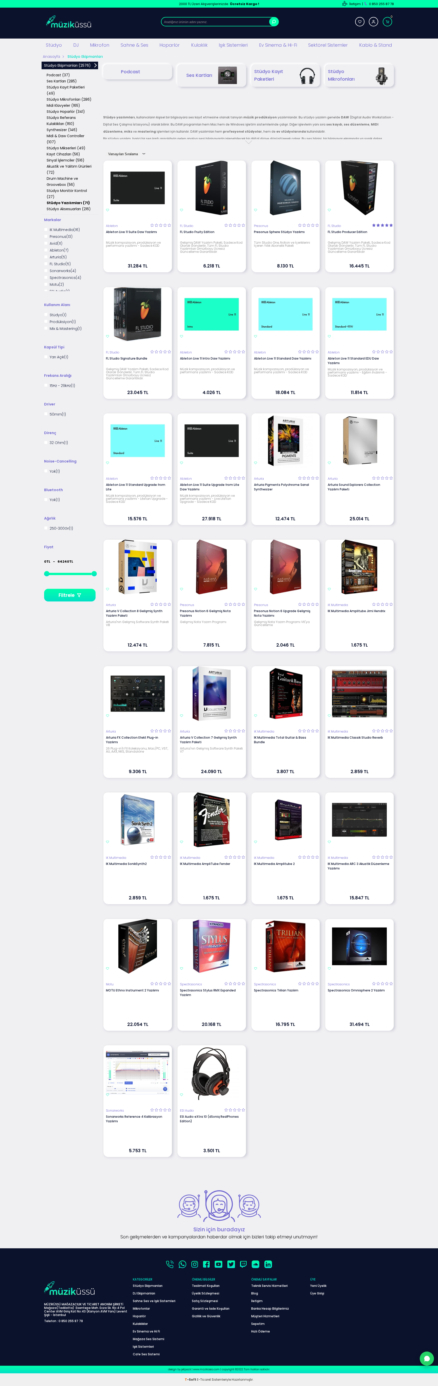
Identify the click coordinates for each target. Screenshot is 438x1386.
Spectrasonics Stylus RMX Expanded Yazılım (208, 992)
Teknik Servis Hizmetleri (269, 1286)
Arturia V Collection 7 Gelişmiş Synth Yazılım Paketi (208, 739)
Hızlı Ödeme (260, 1331)
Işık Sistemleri (233, 45)
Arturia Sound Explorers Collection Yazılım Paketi (354, 487)
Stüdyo (54, 45)
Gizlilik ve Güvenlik (206, 1316)
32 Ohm (59, 443)
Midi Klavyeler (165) (63, 105)
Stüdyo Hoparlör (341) (66, 111)
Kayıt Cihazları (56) (63, 154)
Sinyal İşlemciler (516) (65, 160)
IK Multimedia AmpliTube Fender (205, 864)
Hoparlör (169, 45)
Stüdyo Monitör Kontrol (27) (67, 193)
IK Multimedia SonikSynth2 (126, 864)
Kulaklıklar (140, 1324)
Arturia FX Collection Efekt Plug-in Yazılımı (132, 739)
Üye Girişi (317, 1293)
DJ (76, 45)
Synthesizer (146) (62, 129)
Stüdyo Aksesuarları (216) (69, 208)
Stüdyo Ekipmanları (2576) (67, 65)
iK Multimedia (65, 230)
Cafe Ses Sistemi (146, 1354)
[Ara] (274, 21)
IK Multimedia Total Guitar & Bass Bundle (280, 739)
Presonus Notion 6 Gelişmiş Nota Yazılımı (205, 613)
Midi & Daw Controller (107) (65, 139)
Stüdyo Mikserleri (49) (66, 148)
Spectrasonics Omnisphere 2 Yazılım (356, 990)
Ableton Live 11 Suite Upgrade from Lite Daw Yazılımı (209, 487)
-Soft (191, 1379)
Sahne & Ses (134, 45)
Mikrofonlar (141, 1308)
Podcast (130, 71)
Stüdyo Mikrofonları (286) (69, 99)
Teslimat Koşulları (206, 1286)
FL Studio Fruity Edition (197, 232)
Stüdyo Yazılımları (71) (68, 202)
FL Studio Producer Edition (347, 232)
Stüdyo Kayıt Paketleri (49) (66, 90)
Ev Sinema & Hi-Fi (278, 45)
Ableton (59, 250)
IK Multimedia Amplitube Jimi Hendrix (356, 611)
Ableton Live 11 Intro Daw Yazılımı (205, 358)
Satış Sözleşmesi (205, 1301)
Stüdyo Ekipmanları (147, 1286)
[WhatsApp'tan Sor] (427, 1359)
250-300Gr (61, 528)
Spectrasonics (65, 278)
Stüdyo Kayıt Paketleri (268, 75)
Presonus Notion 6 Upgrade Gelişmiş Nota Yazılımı (282, 613)
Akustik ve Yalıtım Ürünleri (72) (69, 169)
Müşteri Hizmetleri (265, 1316)
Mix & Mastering (66, 328)
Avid (56, 243)
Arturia (58, 257)
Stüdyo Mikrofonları (341, 75)
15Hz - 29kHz (62, 385)
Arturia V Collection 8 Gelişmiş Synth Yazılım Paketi (134, 613)
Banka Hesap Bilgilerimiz (270, 1308)
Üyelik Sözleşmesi (205, 1293)
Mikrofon (99, 45)
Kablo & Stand (375, 45)
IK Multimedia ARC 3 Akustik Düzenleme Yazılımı (358, 866)
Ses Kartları (199, 75)
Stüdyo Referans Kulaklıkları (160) (61, 120)
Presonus (61, 237)
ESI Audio (187, 1110)
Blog (254, 1293)
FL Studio (60, 264)
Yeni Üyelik (318, 1286)
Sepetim (258, 1324)
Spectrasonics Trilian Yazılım (276, 990)
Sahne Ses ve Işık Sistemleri (154, 1301)
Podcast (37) (58, 75)
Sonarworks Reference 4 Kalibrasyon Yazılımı (134, 1118)
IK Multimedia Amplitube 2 (274, 864)
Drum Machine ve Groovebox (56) (62, 181)
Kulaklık (199, 45)
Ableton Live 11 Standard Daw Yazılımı (282, 358)
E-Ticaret (204, 1379)
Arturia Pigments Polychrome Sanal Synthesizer (281, 487)
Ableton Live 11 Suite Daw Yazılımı (131, 232)
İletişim (355, 4)
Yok (55, 471)
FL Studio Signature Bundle (126, 358)
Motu (57, 284)
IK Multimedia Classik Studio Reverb (355, 737)
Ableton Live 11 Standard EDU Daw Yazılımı (353, 360)
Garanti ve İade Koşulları (210, 1308)
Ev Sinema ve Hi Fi (146, 1331)
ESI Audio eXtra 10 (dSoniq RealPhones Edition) (209, 1118)
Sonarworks (63, 271)
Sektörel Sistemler (328, 45)
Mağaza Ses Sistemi (148, 1339)
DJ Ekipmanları (144, 1293)
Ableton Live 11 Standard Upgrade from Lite (135, 487)
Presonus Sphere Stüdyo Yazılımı (279, 232)
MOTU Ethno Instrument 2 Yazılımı (132, 990)
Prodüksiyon (63, 321)
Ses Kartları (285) (62, 81)
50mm (58, 414)
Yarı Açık (59, 357)
